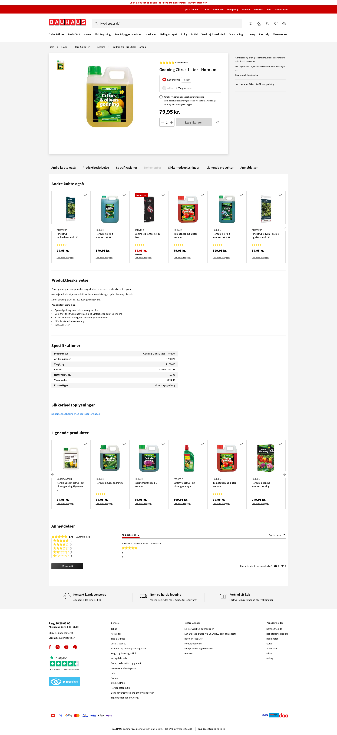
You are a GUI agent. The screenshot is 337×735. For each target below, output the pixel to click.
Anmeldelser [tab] (63, 526)
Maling (269, 658)
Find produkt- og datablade (198, 648)
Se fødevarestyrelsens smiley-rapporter (132, 692)
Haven (87, 34)
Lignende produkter (219, 167)
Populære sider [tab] (274, 622)
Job (269, 9)
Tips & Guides (190, 9)
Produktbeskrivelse (96, 167)
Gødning (101, 46)
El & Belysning (103, 34)
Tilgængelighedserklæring (125, 697)
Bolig (184, 34)
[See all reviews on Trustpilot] (64, 661)
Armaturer (271, 648)
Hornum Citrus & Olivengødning (257, 84)
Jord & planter (82, 46)
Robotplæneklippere (277, 633)
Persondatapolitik (120, 687)
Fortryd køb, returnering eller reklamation (251, 599)
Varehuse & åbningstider (62, 637)
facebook (50, 647)
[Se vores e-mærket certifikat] (64, 682)
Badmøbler (272, 638)
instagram (57, 647)
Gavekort (189, 653)
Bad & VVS (74, 34)
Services (258, 9)
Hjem (51, 46)
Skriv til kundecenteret (61, 632)
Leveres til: (173, 79)
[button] (67, 566)
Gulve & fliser (56, 34)
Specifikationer (126, 167)
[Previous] (52, 227)
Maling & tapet (168, 34)
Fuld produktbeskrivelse (246, 75)
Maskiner (151, 34)
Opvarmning (236, 34)
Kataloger (116, 633)
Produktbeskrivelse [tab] (69, 280)
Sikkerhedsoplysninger (183, 167)
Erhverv (246, 9)
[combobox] (167, 23)
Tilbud (205, 9)
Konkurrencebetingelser (124, 668)
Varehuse (218, 9)
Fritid (194, 34)
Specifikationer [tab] (65, 345)
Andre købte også (63, 167)
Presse (114, 678)
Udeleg (251, 34)
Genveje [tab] (115, 622)
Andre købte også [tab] (67, 183)
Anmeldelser (249, 167)
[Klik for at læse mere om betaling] (103, 715)
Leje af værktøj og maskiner (199, 628)
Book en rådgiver (193, 638)
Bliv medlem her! (197, 2)
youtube (66, 647)
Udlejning (232, 9)
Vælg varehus (185, 88)
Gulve (269, 643)
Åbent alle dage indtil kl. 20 (87, 599)
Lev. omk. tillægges (65, 257)
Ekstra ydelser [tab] (192, 622)
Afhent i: (172, 88)
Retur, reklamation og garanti (126, 663)
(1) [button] (71, 540)
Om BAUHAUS (118, 682)
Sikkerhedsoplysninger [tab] (73, 405)
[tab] (131, 535)
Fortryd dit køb (119, 658)
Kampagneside (274, 628)
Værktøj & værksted (213, 34)
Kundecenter (281, 9)
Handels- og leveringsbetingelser (128, 648)
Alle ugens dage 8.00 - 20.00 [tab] (63, 624)
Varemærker (280, 34)
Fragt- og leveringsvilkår (124, 653)
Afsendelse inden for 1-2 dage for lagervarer (173, 599)
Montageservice (193, 643)
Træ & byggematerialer (128, 34)
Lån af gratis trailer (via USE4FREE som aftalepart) (210, 633)
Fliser (269, 653)
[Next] (284, 227)
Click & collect (118, 643)
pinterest (75, 647)
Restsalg (264, 34)
